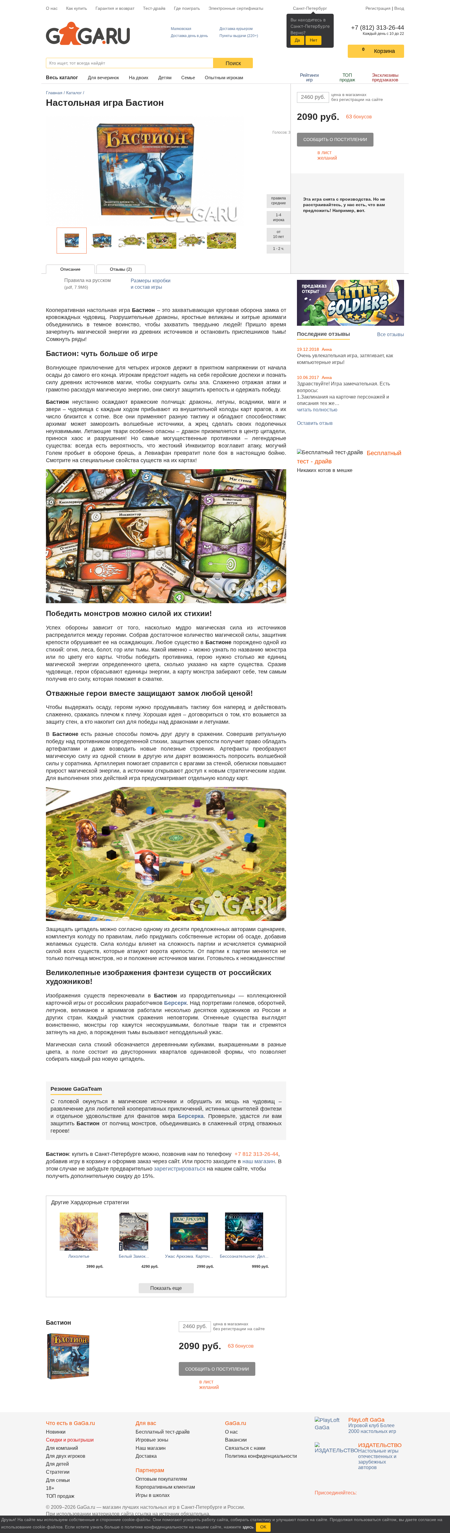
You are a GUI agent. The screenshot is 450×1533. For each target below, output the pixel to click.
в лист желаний (327, 155)
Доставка (146, 1456)
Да (297, 40)
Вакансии (236, 1439)
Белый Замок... (134, 1256)
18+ (50, 1488)
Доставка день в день (189, 36)
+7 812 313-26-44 (256, 1154)
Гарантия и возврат (115, 8)
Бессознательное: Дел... (244, 1256)
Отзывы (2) (121, 269)
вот (360, 210)
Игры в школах (153, 1495)
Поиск (233, 63)
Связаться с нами (245, 1448)
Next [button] (239, 240)
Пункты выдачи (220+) (238, 36)
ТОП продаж (347, 77)
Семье (188, 77)
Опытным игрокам (224, 77)
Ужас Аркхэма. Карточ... (189, 1256)
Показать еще (166, 1288)
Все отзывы (390, 334)
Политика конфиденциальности (261, 1456)
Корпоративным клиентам (165, 1487)
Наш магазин (151, 1448)
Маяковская (181, 29)
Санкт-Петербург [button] (310, 8)
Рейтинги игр (309, 77)
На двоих (138, 77)
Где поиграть (187, 8)
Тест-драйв (154, 8)
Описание (70, 269)
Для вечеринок (103, 77)
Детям (164, 77)
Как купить (76, 8)
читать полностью (317, 409)
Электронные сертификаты (235, 8)
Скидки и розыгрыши (70, 1439)
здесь (247, 1526)
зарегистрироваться (179, 1169)
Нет (313, 40)
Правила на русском (87, 284)
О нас (52, 8)
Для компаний (62, 1448)
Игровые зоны (152, 1439)
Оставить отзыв (315, 423)
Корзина (384, 51)
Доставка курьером (236, 29)
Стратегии (57, 1472)
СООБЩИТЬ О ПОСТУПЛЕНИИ (335, 139)
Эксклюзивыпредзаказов (385, 77)
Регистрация (378, 8)
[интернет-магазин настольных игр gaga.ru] (88, 33)
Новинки (56, 1432)
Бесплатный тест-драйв (163, 1432)
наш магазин (258, 1161)
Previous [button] (53, 240)
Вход (399, 8)
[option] (72, 241)
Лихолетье (78, 1256)
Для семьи (58, 1480)
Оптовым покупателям (161, 1479)
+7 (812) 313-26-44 (376, 27)
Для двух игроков (65, 1456)
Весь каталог (62, 77)
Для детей (57, 1464)
